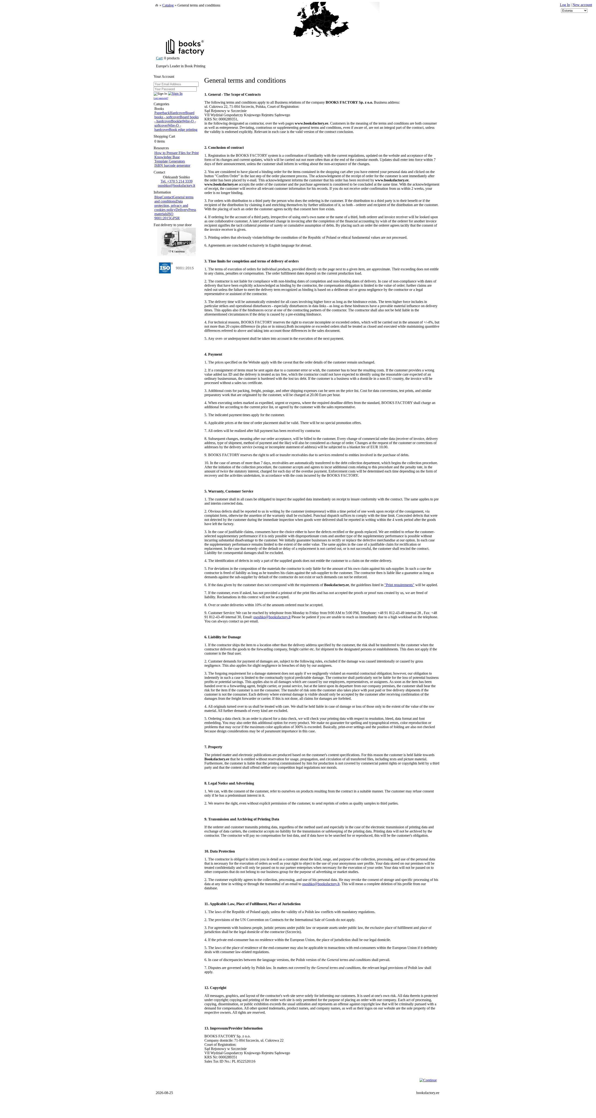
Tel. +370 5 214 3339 (177, 181)
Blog (158, 197)
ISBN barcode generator (172, 165)
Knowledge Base (167, 157)
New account (582, 5)
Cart (159, 58)
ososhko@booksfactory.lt (176, 185)
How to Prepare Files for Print (176, 153)
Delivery (182, 210)
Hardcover (177, 113)
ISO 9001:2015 (163, 216)
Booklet (177, 121)
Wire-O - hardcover (167, 127)
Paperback (162, 113)
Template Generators (169, 161)
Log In (565, 5)
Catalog (168, 5)
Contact (167, 197)
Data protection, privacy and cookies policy (171, 205)
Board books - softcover (174, 115)
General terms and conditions (173, 199)
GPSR (175, 218)
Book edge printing (183, 130)
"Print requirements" (399, 585)
